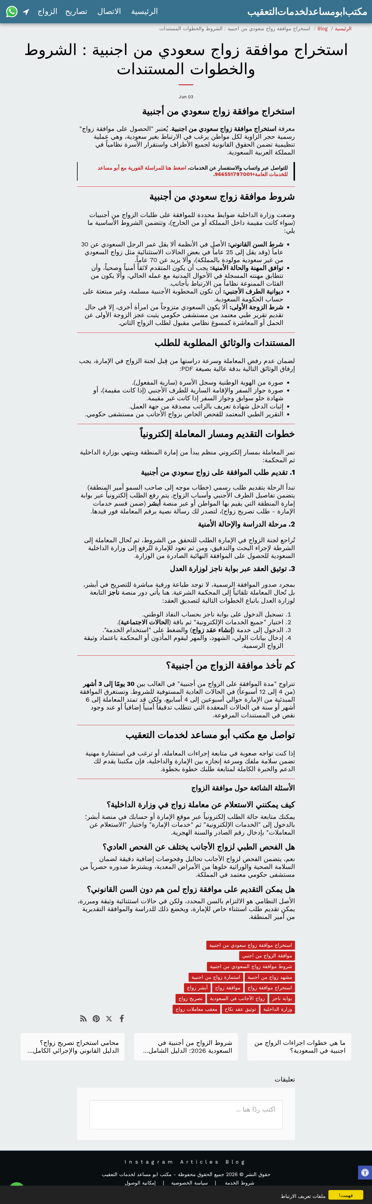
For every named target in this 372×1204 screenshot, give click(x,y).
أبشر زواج (197, 987)
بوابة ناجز (282, 998)
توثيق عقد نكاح (240, 1009)
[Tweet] (109, 1018)
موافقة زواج (227, 987)
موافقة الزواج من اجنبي (267, 955)
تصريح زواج (190, 998)
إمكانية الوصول (140, 1183)
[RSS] (83, 1018)
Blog (322, 28)
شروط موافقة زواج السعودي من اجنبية (251, 966)
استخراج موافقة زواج (270, 987)
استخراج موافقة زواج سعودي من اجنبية (250, 945)
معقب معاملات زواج (196, 1009)
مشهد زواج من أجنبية (270, 977)
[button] (26, 12)
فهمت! (346, 1194)
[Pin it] (96, 1018)
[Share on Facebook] (121, 1018)
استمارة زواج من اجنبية (216, 977)
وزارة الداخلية (277, 1009)
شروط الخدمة (238, 1183)
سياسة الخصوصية (189, 1183)
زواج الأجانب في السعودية (237, 998)
